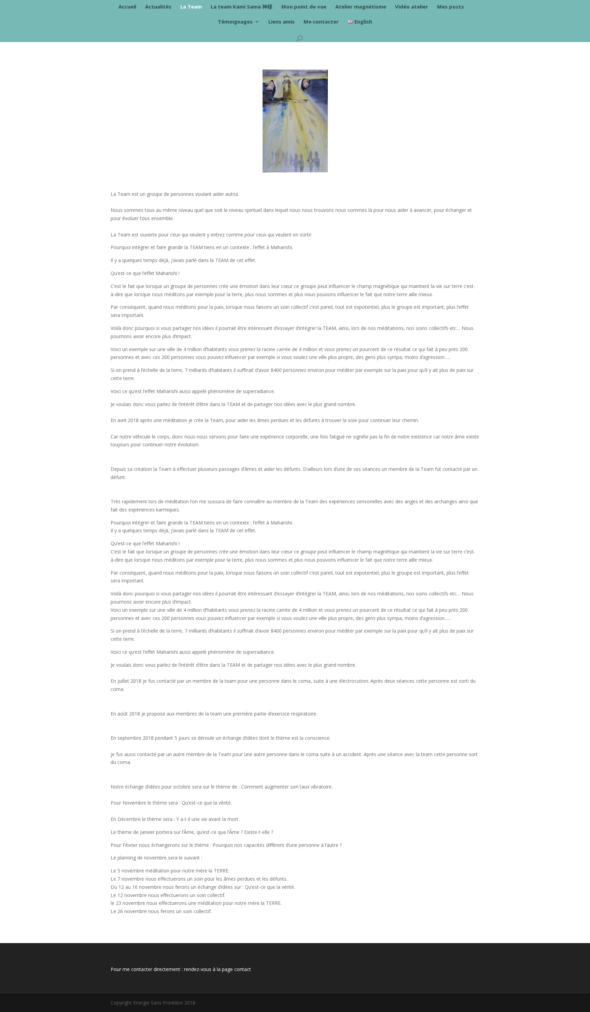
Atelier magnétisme (360, 7)
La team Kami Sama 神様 (241, 7)
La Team (191, 7)
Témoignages (235, 22)
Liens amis (281, 22)
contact (242, 969)
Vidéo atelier (411, 7)
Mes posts (450, 7)
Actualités (158, 7)
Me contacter (321, 22)
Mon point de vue (303, 7)
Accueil (127, 7)
